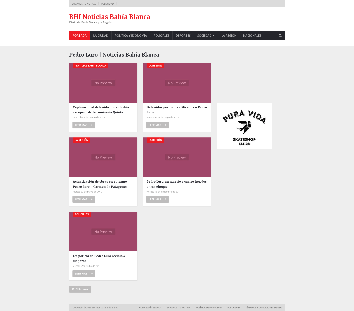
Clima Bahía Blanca (150, 307)
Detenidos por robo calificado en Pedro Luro (177, 109)
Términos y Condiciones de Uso (263, 307)
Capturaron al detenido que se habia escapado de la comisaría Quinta (101, 109)
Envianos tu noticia (84, 3)
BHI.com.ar (82, 289)
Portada (79, 36)
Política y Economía (131, 36)
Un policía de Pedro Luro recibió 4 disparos (99, 258)
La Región (229, 36)
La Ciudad (100, 36)
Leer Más (81, 125)
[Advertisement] (244, 74)
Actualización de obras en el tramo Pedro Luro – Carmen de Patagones (100, 184)
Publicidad (107, 3)
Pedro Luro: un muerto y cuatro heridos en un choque (177, 184)
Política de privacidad (209, 307)
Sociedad (204, 36)
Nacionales (252, 36)
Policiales (161, 36)
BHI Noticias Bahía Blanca (109, 17)
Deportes (183, 36)
